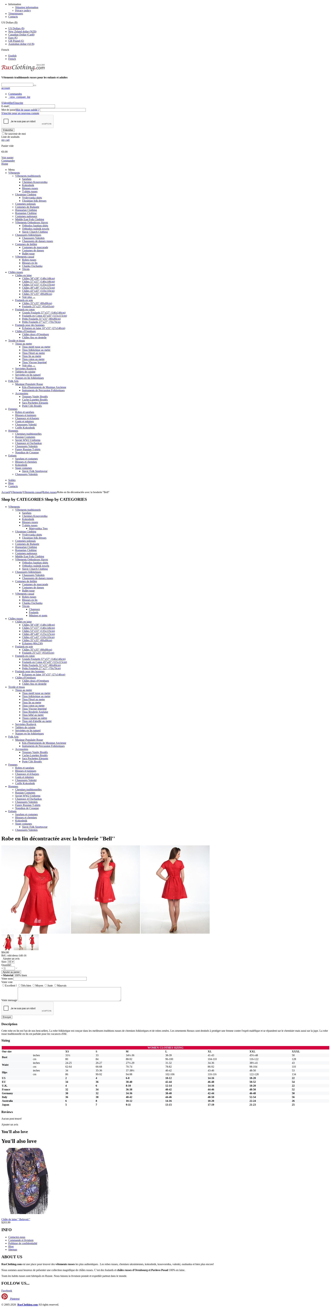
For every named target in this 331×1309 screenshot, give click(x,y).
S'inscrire (18, 102)
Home (4, 163)
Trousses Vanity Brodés (35, 396)
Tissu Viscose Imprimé (34, 362)
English (12, 55)
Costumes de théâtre (26, 244)
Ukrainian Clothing (25, 194)
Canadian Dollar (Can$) (21, 34)
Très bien (26, 985)
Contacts (13, 16)
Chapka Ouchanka (32, 266)
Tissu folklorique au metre (36, 349)
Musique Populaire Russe (29, 384)
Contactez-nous (16, 1237)
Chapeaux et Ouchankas (28, 443)
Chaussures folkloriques (28, 234)
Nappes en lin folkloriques (29, 377)
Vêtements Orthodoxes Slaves (31, 222)
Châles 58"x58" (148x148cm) (38, 278)
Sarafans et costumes (26, 458)
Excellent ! (11, 985)
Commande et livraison (20, 1240)
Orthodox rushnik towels (35, 228)
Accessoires (21, 393)
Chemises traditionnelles (28, 433)
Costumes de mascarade (35, 247)
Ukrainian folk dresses (34, 200)
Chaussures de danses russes (37, 241)
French (12, 58)
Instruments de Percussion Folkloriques (43, 390)
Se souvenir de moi (15, 133)
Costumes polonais (25, 203)
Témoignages (15, 13)
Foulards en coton (25, 309)
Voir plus (28, 297)
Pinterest (14, 1298)
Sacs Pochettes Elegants (35, 402)
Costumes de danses (33, 250)
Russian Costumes (25, 436)
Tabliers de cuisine (25, 371)
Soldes (12, 480)
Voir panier (7, 157)
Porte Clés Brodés (32, 405)
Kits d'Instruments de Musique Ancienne (44, 387)
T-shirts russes (29, 191)
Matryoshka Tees (38, 528)
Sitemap (12, 1249)
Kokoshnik (28, 185)
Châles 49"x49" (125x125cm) (38, 287)
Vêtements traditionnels (28, 175)
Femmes (12, 408)
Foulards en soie (24, 300)
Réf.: (4, 955)
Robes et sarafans (24, 412)
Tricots (25, 269)
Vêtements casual (24, 256)
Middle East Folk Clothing (29, 219)
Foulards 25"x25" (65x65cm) (38, 306)
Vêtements (14, 172)
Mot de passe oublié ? (27, 109)
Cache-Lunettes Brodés (35, 399)
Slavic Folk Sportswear (34, 471)
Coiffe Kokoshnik (25, 427)
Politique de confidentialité (22, 1243)
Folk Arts (13, 381)
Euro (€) (12, 37)
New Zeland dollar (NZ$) (22, 31)
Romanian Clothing (26, 213)
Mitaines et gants (38, 615)
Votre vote (7, 982)
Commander (8, 160)
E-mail (5, 106)
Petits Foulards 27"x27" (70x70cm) (41, 321)
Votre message (9, 1000)
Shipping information (26, 7)
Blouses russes (30, 188)
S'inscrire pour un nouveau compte (20, 113)
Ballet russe (28, 253)
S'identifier (7, 102)
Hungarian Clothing (26, 210)
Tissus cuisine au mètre (34, 718)
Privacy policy (23, 10)
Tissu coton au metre (33, 359)
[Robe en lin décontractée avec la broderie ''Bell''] (35, 932)
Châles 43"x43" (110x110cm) (38, 290)
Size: (4, 961)
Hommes (13, 430)
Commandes (15, 93)
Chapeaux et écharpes (27, 418)
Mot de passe (8, 109)
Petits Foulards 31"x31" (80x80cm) (41, 318)
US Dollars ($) (16, 28)
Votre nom (7, 978)
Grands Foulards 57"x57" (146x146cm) (44, 312)
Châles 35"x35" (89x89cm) (37, 294)
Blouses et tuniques (25, 415)
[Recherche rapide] (34, 85)
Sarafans (26, 179)
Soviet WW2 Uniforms (27, 440)
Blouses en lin (29, 262)
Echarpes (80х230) (32, 643)
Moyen (39, 985)
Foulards (33, 612)
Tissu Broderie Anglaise (35, 711)
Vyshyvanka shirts (32, 197)
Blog (11, 483)
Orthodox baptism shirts (35, 225)
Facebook (6, 1290)
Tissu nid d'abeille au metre (37, 721)
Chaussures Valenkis (33, 238)
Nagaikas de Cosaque (27, 452)
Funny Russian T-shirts (27, 449)
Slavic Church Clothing (35, 231)
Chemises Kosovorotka (34, 182)
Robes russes (29, 259)
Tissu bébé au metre (33, 714)
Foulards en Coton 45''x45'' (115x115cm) (44, 315)
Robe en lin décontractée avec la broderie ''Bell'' (58, 838)
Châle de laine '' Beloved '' (15, 1219)
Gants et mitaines (24, 421)
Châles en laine (23, 275)
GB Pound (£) (16, 40)
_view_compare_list (19, 96)
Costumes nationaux (26, 216)
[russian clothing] (23, 70)
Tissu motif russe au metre (36, 346)
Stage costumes (23, 468)
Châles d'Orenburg (25, 331)
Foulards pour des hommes (29, 325)
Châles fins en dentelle (34, 337)
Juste (50, 985)
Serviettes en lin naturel (28, 374)
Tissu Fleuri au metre (33, 353)
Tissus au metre (23, 343)
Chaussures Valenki (26, 424)
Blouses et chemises (26, 461)
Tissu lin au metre (31, 356)
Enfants (12, 455)
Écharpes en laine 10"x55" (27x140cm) (43, 328)
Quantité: (6, 964)
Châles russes (15, 272)
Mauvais (61, 985)
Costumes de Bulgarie (27, 206)
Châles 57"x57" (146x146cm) (38, 281)
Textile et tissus (16, 340)
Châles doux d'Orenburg (35, 334)
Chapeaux (34, 609)
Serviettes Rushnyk (25, 368)
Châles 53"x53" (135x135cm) (38, 284)
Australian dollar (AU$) (21, 43)
